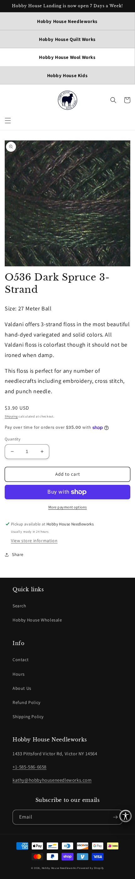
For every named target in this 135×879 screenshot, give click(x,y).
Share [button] (18, 554)
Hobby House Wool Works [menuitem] (67, 57)
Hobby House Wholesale (37, 620)
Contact (21, 659)
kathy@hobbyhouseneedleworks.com (52, 780)
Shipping (11, 416)
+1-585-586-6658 (29, 767)
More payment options (67, 507)
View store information (34, 540)
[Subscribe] (115, 817)
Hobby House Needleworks (59, 868)
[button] (8, 121)
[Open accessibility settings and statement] (125, 816)
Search (19, 606)
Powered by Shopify (90, 868)
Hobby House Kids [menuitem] (67, 75)
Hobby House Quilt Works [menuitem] (67, 39)
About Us (22, 688)
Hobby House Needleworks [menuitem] (67, 21)
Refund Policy (26, 702)
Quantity (12, 439)
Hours (19, 674)
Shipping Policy (28, 716)
